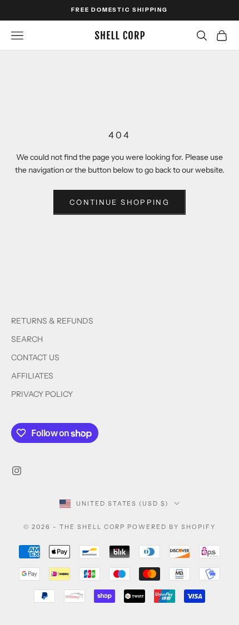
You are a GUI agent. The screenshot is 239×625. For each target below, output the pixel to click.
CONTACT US (35, 357)
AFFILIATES (32, 376)
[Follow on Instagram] (16, 470)
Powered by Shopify (171, 527)
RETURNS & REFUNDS (52, 321)
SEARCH (27, 339)
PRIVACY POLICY (42, 394)
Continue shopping (119, 202)
